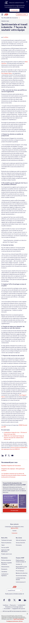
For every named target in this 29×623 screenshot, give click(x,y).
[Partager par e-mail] (12, 455)
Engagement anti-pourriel (18, 608)
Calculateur (4, 571)
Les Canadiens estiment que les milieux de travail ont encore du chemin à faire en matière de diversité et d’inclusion (13, 475)
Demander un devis (21, 14)
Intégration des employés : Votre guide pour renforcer (13, 469)
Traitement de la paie (6, 540)
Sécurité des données (21, 575)
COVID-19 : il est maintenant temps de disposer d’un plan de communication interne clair (14, 437)
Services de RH (5, 547)
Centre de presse (20, 582)
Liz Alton (5, 37)
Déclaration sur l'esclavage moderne (14, 606)
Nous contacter (14, 524)
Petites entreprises (6, 560)
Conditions (5, 605)
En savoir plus (14, 10)
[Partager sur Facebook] (6, 455)
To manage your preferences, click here (14, 621)
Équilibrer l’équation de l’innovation (11, 465)
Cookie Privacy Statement (18, 619)
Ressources (4, 557)
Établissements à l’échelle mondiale (20, 561)
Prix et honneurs (20, 570)
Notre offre (4, 537)
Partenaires (19, 545)
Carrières (18, 564)
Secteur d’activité (20, 542)
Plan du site (13, 605)
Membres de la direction (21, 573)
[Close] (27, 613)
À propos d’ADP (20, 557)
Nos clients (19, 537)
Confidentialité (21, 605)
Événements (4, 569)
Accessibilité (7, 608)
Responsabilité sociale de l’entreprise (21, 567)
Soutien (14, 530)
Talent (3, 545)
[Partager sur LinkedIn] (2, 455)
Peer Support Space (6, 73)
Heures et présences (6, 542)
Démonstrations (5, 566)
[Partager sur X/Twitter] (9, 455)
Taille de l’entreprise (21, 540)
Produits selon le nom (6, 554)
